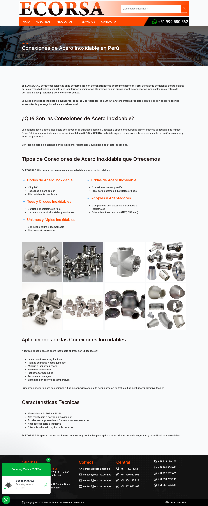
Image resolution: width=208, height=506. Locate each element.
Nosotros (43, 21)
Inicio (26, 21)
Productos (64, 21)
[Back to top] (200, 498)
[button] (184, 9)
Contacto (108, 21)
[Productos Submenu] (75, 21)
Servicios (88, 21)
